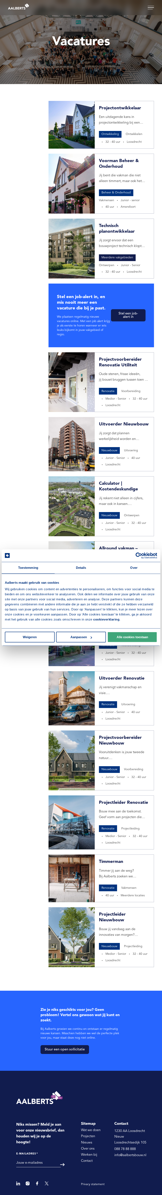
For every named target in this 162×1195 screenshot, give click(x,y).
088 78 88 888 (125, 1149)
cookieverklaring (106, 619)
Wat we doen (91, 1130)
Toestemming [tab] (28, 567)
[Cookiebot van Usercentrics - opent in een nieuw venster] (138, 555)
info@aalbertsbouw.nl (130, 1155)
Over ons (87, 1148)
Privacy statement (93, 1184)
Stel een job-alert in (128, 315)
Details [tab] (81, 567)
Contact (87, 1161)
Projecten (88, 1136)
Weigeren (30, 637)
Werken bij (89, 1155)
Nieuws (86, 1142)
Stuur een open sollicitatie (65, 1049)
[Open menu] (151, 7)
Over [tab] (133, 567)
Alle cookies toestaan (132, 637)
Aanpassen (78, 637)
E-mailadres (27, 1154)
